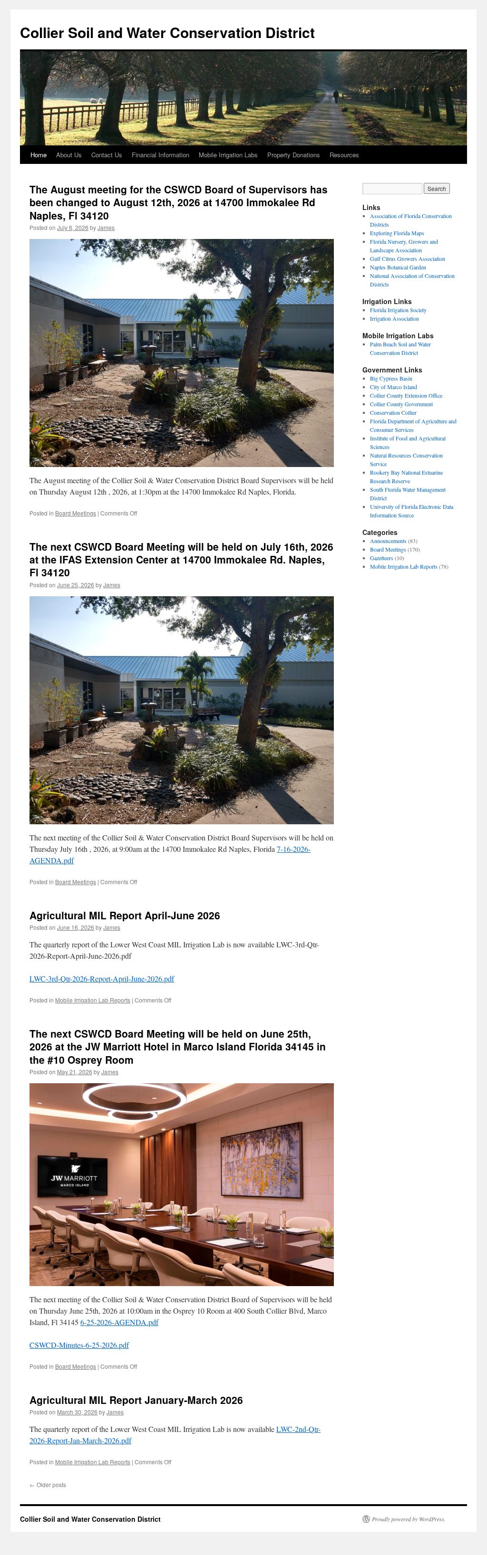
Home (38, 154)
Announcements (388, 540)
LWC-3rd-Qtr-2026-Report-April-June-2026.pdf (101, 978)
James (106, 227)
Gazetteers (381, 558)
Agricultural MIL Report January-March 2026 (136, 1400)
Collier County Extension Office (406, 395)
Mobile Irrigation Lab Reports (92, 1000)
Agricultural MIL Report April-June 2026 (124, 915)
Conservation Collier (393, 412)
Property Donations (293, 154)
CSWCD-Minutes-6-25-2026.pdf (79, 1345)
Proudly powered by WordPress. (409, 1519)
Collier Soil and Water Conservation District (167, 32)
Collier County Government (401, 404)
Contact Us (106, 154)
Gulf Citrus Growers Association (407, 258)
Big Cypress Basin (391, 378)
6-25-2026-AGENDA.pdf (119, 1322)
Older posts (47, 1484)
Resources (344, 154)
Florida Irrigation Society (398, 310)
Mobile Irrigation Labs (228, 154)
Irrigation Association (394, 318)
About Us (69, 154)
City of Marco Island (393, 387)
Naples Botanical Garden (398, 267)
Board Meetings (75, 513)
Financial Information (160, 154)
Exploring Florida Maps (397, 233)
